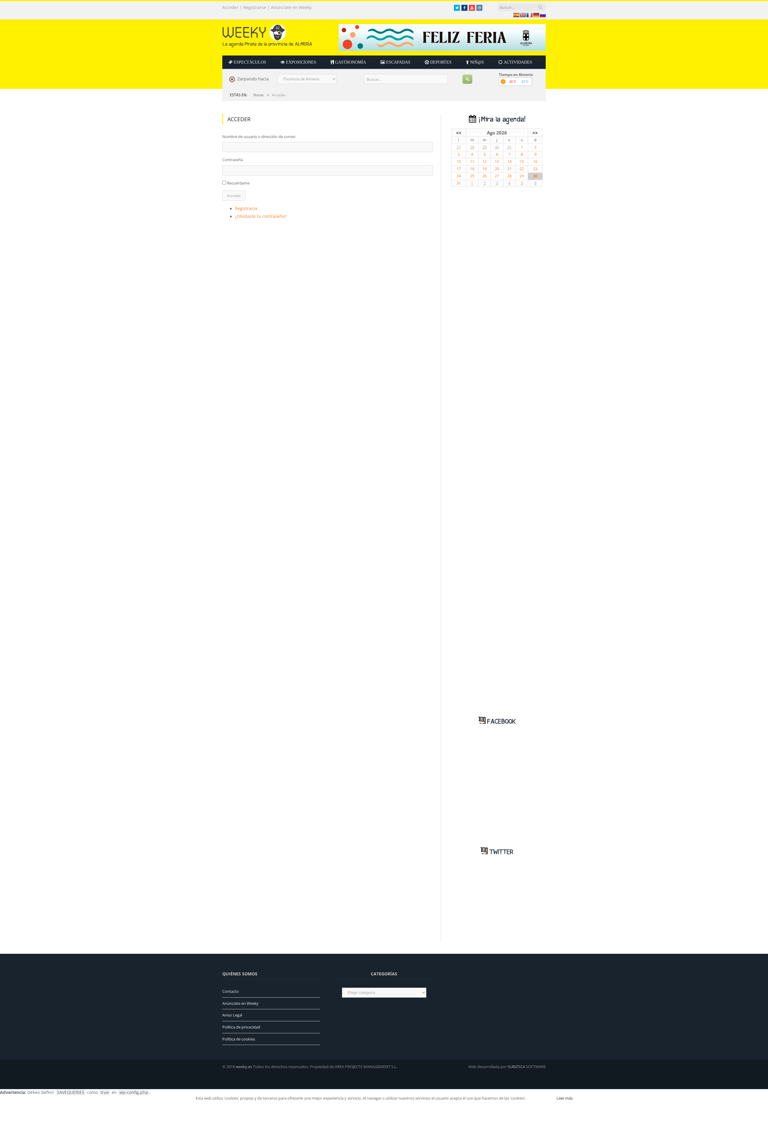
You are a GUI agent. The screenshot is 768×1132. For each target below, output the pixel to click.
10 (459, 161)
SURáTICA (516, 1066)
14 (509, 161)
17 (459, 168)
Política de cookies (238, 1039)
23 (535, 168)
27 (459, 147)
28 (472, 147)
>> (535, 133)
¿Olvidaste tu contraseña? (258, 215)
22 (522, 168)
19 (484, 168)
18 (472, 168)
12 (484, 161)
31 (509, 147)
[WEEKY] (267, 34)
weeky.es (244, 1066)
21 (509, 168)
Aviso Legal (232, 1015)
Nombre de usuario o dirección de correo (259, 136)
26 (484, 176)
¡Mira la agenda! (500, 120)
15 (522, 161)
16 (535, 161)
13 (497, 161)
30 (497, 147)
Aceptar (541, 1098)
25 (472, 176)
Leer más (564, 1098)
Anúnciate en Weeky (291, 7)
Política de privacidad (241, 1027)
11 (472, 161)
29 (484, 147)
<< (458, 133)
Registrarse (254, 7)
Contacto (230, 991)
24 (459, 176)
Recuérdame (238, 183)
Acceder (230, 7)
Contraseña (232, 159)
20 (497, 168)
